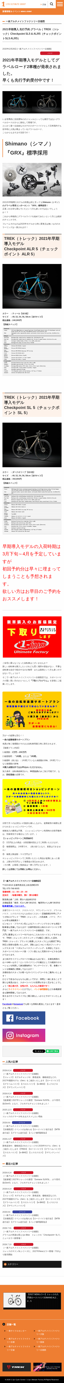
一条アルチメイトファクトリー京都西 (48, 1348)
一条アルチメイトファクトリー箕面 (48, 1340)
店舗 (44, 4)
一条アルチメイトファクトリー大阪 (48, 1332)
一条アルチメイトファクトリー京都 (18, 1340)
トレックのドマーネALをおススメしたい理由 (22, 1116)
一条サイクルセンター (16, 1331)
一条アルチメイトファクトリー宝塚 (18, 1348)
